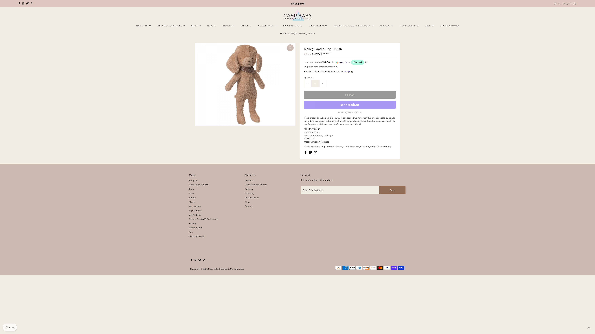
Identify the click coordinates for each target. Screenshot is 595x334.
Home (283, 33)
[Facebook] (19, 3)
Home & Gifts (408, 25)
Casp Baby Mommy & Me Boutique (225, 269)
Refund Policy (252, 197)
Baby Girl (142, 25)
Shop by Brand (196, 236)
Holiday (193, 223)
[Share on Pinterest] (315, 153)
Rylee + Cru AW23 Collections (203, 219)
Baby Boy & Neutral (169, 25)
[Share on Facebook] (306, 153)
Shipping (308, 66)
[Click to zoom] (290, 47)
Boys (210, 25)
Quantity (308, 77)
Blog (247, 202)
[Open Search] (555, 4)
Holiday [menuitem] (385, 25)
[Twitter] (27, 3)
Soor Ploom (195, 215)
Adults (227, 25)
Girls (194, 25)
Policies (249, 189)
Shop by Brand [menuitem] (449, 25)
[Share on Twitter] (311, 153)
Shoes (245, 25)
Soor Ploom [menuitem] (317, 25)
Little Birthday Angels (256, 184)
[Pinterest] (31, 3)
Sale (428, 25)
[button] (350, 62)
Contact (249, 206)
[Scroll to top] (589, 328)
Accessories (266, 25)
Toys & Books (291, 25)
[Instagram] (23, 3)
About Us (249, 180)
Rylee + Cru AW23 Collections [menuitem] (352, 25)
